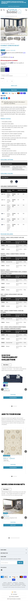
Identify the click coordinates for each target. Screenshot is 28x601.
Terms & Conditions (6, 584)
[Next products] (25, 389)
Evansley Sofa (6, 390)
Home (2, 16)
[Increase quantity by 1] (12, 81)
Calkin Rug (5, 460)
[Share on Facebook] (2, 98)
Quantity (2, 78)
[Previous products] (2, 389)
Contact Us (15, 582)
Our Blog (24, 585)
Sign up (20, 562)
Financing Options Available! (10, 60)
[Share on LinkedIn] (7, 98)
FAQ (12, 584)
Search (4, 582)
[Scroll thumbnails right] (26, 38)
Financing (21, 582)
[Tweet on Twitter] (4, 98)
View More (5, 364)
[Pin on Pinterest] (9, 98)
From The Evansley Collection (8, 43)
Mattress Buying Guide (19, 584)
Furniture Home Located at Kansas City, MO (11, 585)
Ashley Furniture (6, 47)
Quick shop (12, 394)
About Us (10, 582)
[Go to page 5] (16, 476)
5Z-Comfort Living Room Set (10, 518)
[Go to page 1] (11, 406)
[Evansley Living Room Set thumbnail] (4, 39)
